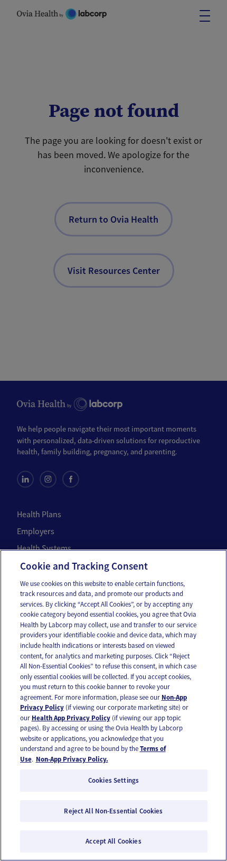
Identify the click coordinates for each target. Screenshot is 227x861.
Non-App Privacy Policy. (72, 759)
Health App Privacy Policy (71, 717)
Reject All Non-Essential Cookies (113, 811)
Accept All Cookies (113, 841)
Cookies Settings (113, 780)
